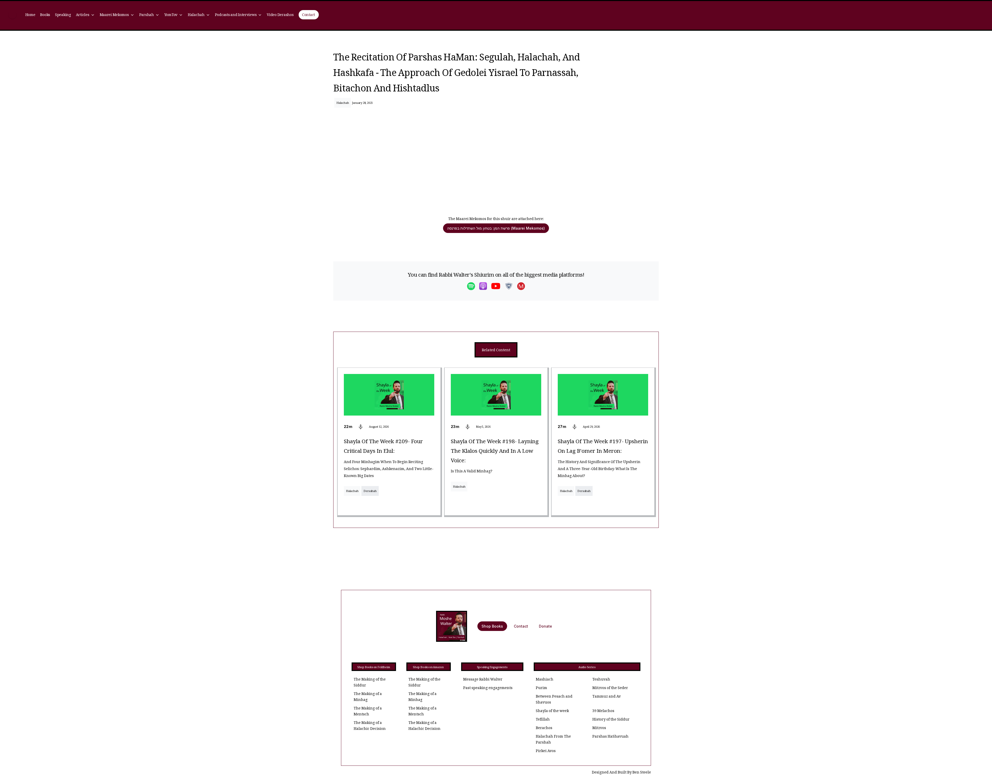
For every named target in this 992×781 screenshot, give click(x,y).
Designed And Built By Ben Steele (621, 773)
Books (45, 15)
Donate (545, 626)
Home (30, 15)
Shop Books (492, 626)
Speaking (63, 15)
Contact (308, 15)
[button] (85, 15)
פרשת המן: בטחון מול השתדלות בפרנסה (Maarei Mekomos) (496, 228)
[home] (12, 15)
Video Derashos (280, 15)
